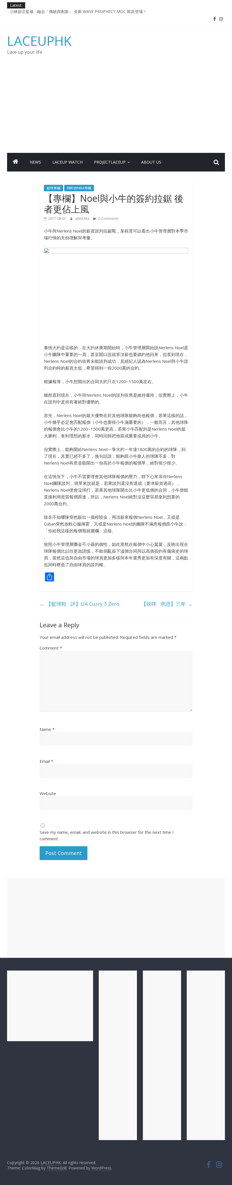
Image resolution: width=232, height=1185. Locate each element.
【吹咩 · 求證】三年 (166, 603)
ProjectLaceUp (110, 162)
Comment (51, 648)
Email (46, 761)
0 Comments (108, 218)
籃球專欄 (53, 188)
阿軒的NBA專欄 (79, 188)
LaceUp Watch (67, 162)
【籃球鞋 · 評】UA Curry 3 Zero (79, 603)
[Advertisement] (116, 110)
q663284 (82, 218)
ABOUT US (151, 162)
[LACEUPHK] (15, 162)
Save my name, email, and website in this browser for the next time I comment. (107, 835)
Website (48, 793)
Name (47, 729)
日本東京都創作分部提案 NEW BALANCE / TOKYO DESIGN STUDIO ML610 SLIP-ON (86, 9)
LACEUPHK (39, 40)
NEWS (35, 162)
